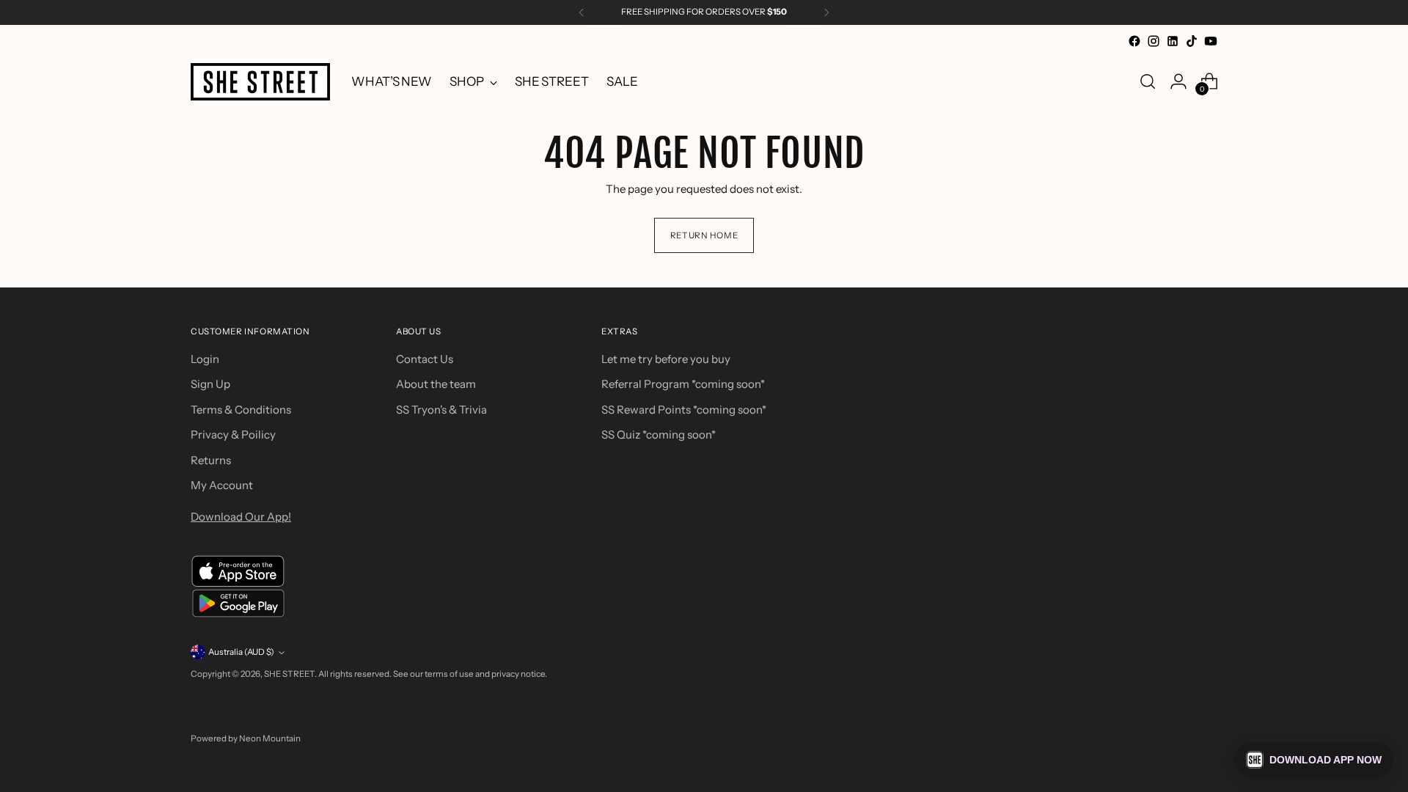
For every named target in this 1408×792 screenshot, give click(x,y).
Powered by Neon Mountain (246, 738)
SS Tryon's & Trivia (441, 410)
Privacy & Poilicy (233, 434)
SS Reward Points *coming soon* (683, 410)
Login (205, 359)
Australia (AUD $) (241, 652)
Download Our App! (241, 517)
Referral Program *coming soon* (683, 384)
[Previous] (581, 12)
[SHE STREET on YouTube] (1210, 41)
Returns (211, 460)
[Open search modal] (1147, 81)
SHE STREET (289, 674)
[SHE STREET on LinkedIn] (1172, 41)
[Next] (826, 12)
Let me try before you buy (665, 359)
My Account (222, 485)
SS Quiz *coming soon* (658, 434)
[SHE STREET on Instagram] (1153, 41)
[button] (1313, 759)
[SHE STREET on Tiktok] (1191, 41)
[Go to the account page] (1178, 81)
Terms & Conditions (241, 410)
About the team (436, 384)
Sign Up (210, 384)
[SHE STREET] (260, 81)
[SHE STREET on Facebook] (1134, 41)
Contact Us (424, 359)
